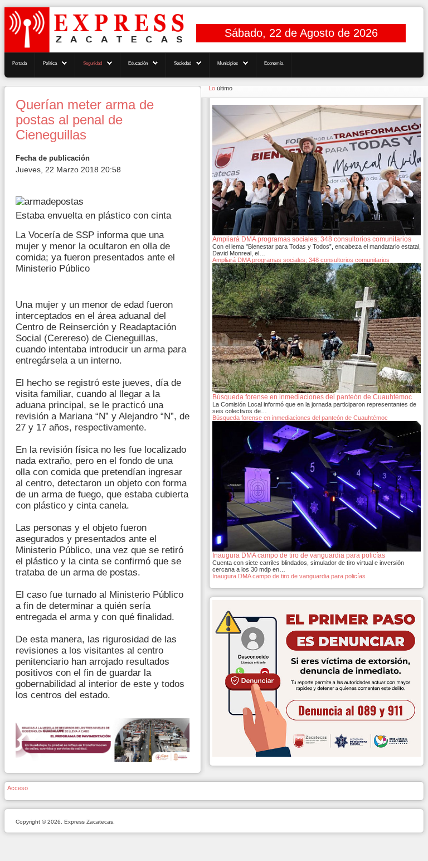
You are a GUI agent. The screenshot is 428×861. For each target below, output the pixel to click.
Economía (273, 63)
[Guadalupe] (102, 739)
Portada (19, 63)
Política (50, 63)
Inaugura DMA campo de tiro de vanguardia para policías (289, 576)
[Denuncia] (316, 677)
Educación (138, 63)
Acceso (17, 788)
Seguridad (92, 63)
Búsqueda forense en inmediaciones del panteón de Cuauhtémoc (300, 417)
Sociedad (182, 63)
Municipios (227, 63)
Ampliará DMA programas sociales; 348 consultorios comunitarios (301, 260)
